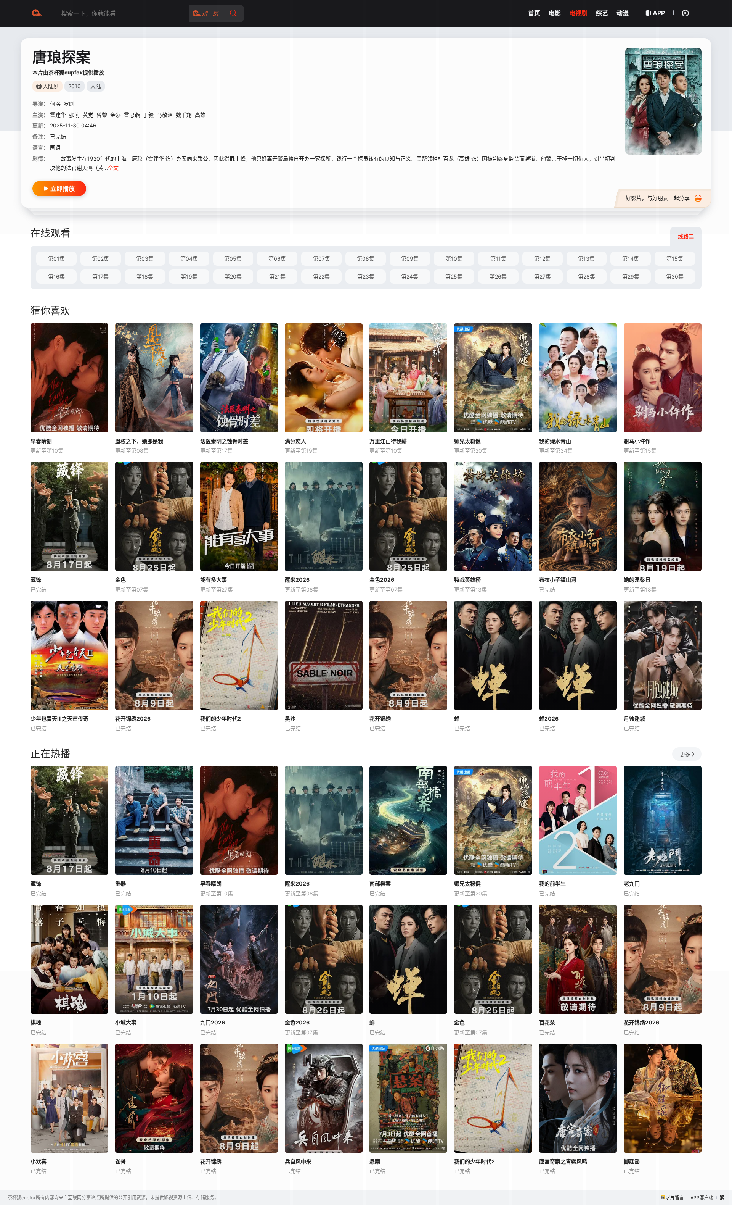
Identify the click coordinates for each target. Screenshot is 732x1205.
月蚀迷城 (634, 718)
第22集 (321, 276)
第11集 (498, 258)
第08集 (365, 258)
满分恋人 (295, 441)
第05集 (233, 258)
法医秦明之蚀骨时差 (224, 441)
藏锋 (35, 579)
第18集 (144, 276)
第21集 (277, 276)
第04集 (189, 258)
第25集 (453, 276)
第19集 (189, 276)
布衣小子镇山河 (557, 579)
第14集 (630, 258)
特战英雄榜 (467, 579)
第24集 (409, 276)
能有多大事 (213, 579)
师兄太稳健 (467, 441)
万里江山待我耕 (388, 441)
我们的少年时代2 (220, 718)
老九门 (632, 883)
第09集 (410, 258)
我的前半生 (552, 883)
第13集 (586, 258)
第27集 (542, 276)
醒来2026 (297, 579)
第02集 (100, 258)
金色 (120, 579)
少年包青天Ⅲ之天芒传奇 (59, 718)
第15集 (674, 258)
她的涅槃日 (637, 579)
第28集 (586, 276)
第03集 (145, 258)
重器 (120, 883)
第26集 (498, 276)
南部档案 (380, 883)
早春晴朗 (41, 441)
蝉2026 (549, 718)
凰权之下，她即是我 (139, 441)
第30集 (675, 276)
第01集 (56, 258)
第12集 (542, 258)
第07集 (321, 258)
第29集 (630, 276)
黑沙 (290, 718)
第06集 (277, 258)
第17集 (100, 276)
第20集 (233, 276)
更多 (685, 754)
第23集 (365, 276)
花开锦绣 (380, 718)
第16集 (56, 276)
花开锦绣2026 (133, 718)
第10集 (454, 258)
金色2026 (381, 579)
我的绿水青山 (555, 441)
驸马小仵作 (637, 441)
